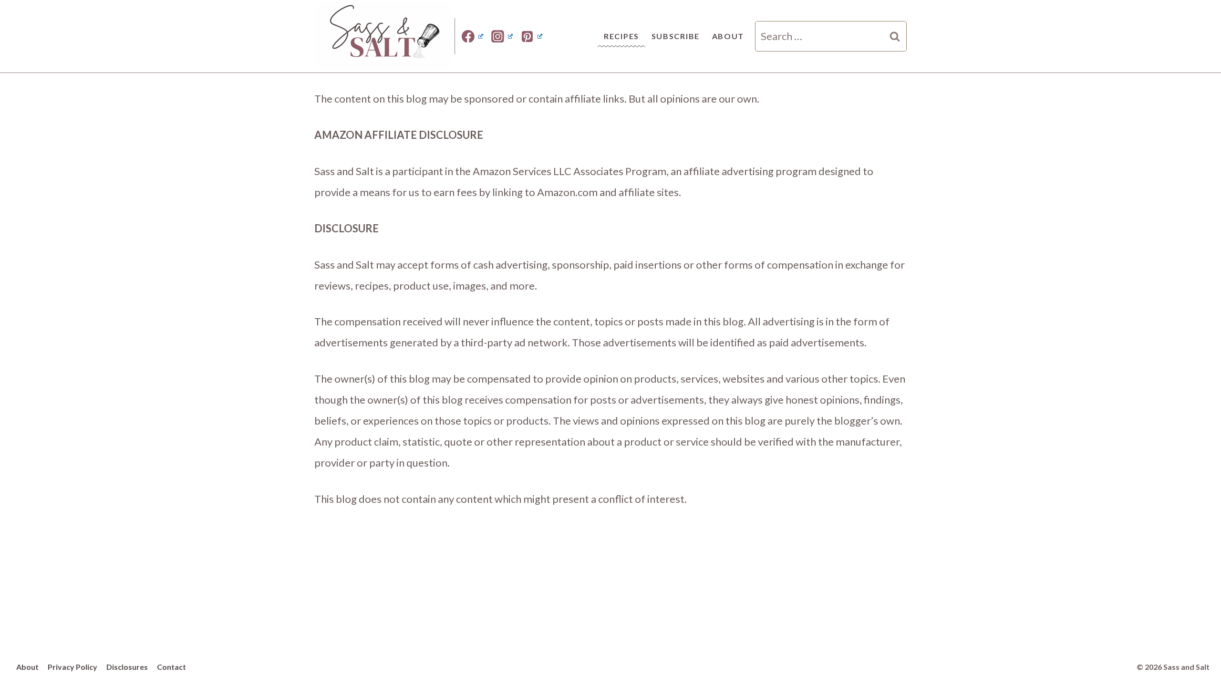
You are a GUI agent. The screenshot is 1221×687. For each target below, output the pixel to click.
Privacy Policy (72, 666)
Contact (171, 666)
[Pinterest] (531, 36)
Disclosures (127, 666)
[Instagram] (502, 36)
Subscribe (676, 36)
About (728, 36)
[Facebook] (473, 36)
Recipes (621, 36)
